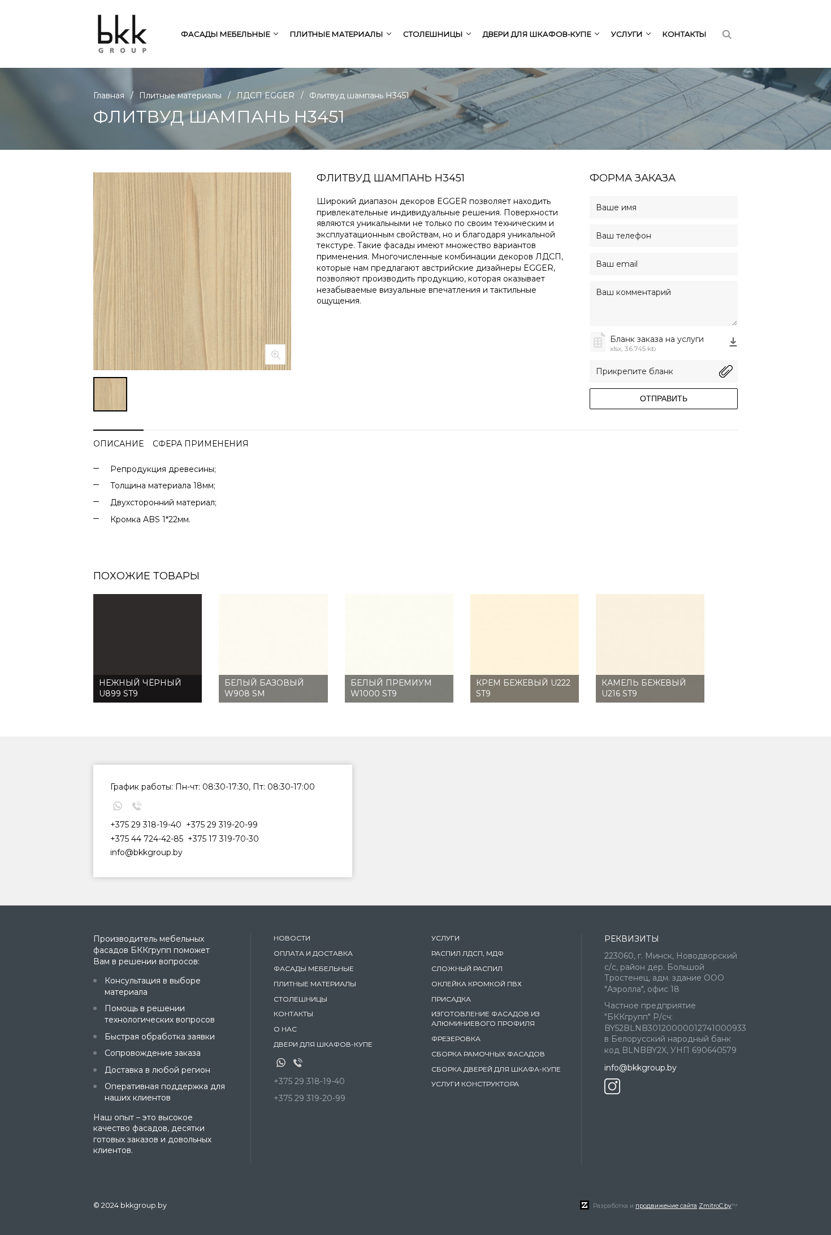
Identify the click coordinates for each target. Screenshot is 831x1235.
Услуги (445, 938)
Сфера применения (201, 444)
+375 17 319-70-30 (223, 839)
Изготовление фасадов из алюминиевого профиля (485, 1018)
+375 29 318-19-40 (145, 825)
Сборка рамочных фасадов (488, 1054)
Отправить (663, 398)
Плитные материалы (315, 984)
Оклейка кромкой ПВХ (476, 984)
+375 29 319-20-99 (222, 825)
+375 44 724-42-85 (146, 839)
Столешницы (300, 999)
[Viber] (136, 806)
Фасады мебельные (314, 968)
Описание (118, 444)
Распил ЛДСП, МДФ (467, 953)
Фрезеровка (456, 1038)
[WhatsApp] (117, 806)
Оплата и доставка (313, 953)
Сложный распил (467, 968)
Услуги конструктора (475, 1084)
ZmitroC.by (715, 1206)
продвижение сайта (666, 1206)
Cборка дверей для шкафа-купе (496, 1069)
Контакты (685, 33)
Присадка (451, 999)
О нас (285, 1029)
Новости (292, 938)
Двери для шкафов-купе (323, 1044)
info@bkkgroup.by (146, 852)
